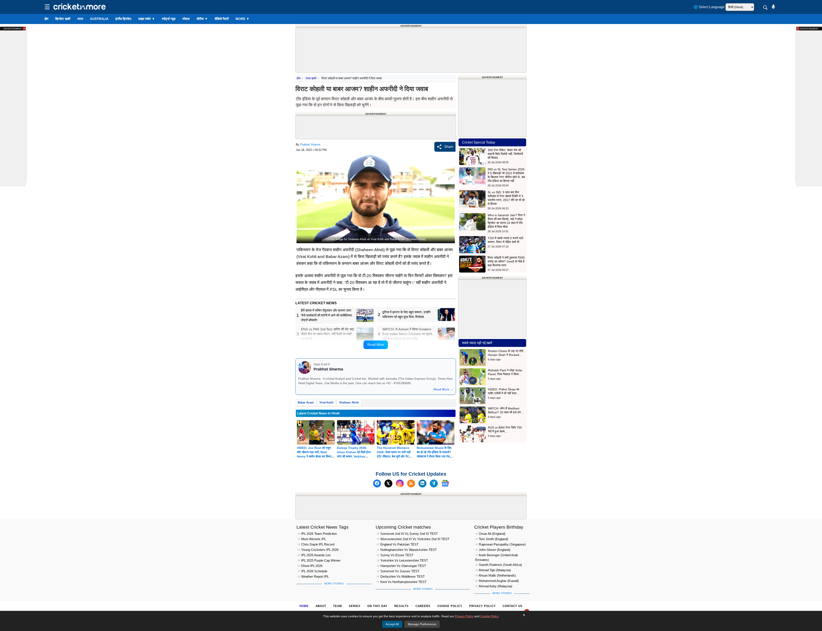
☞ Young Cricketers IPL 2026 (318, 550)
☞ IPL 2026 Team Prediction (317, 533)
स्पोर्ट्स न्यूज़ (169, 19)
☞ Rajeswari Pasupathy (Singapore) (500, 544)
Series (354, 606)
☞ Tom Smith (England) (491, 539)
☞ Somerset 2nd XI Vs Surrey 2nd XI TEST (407, 533)
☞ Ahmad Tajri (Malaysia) (493, 570)
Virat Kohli (326, 402)
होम (46, 19)
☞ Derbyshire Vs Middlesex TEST (401, 576)
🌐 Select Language (709, 7)
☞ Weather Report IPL (313, 576)
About (321, 606)
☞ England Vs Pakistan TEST (397, 544)
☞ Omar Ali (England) (490, 533)
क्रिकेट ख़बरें (62, 19)
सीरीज (202, 19)
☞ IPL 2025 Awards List (314, 555)
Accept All (392, 624)
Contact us (513, 606)
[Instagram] (400, 483)
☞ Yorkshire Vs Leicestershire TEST (402, 560)
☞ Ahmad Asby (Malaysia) (493, 586)
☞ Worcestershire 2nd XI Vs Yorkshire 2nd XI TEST (413, 539)
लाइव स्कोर (146, 19)
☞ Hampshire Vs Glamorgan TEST (401, 566)
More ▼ (242, 19)
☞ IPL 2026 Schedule (312, 571)
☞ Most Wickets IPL (312, 539)
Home (304, 606)
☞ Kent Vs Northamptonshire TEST (401, 582)
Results (401, 606)
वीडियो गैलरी (222, 19)
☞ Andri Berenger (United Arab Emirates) (496, 555)
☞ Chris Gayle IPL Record (316, 544)
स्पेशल (186, 19)
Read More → (443, 389)
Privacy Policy (482, 606)
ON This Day (377, 606)
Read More (375, 344)
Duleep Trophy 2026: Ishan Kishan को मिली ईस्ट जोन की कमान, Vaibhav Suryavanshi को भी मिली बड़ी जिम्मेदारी (354, 456)
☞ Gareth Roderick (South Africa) (498, 565)
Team (337, 606)
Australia (99, 19)
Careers (422, 606)
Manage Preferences (422, 624)
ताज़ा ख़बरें (310, 78)
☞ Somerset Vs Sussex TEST (398, 571)
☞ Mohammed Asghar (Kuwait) (497, 581)
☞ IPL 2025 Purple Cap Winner (319, 560)
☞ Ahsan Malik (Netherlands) (495, 575)
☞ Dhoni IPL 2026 (310, 566)
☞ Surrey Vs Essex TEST (395, 555)
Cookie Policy (449, 606)
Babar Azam (306, 402)
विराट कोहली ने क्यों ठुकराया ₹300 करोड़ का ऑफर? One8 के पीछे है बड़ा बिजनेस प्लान (506, 261)
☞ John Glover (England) (492, 550)
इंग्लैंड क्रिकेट (123, 19)
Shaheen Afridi (349, 402)
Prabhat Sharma (310, 144)
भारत (80, 19)
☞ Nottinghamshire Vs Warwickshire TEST (407, 550)
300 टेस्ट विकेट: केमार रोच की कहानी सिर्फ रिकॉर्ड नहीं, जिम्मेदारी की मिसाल (505, 153)
